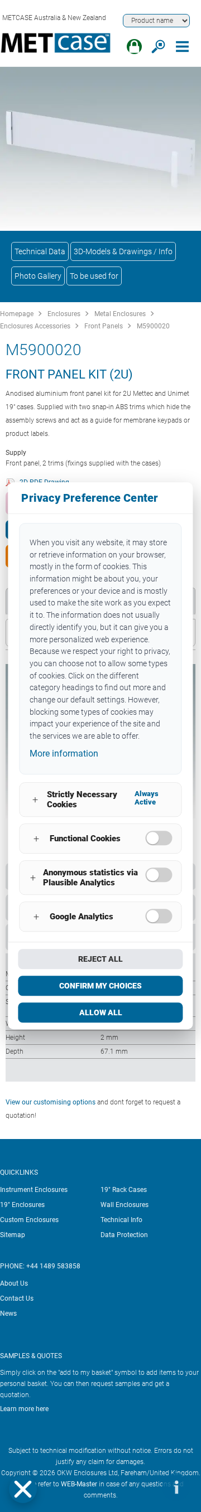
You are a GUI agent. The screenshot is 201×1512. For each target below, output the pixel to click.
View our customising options (50, 1102)
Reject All (100, 959)
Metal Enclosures (120, 314)
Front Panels (103, 326)
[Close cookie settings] (23, 1489)
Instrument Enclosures (34, 1190)
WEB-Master (79, 1484)
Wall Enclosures (124, 1205)
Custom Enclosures (29, 1220)
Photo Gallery (38, 276)
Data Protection (124, 1235)
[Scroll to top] (142, 1487)
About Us (14, 1283)
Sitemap (12, 1235)
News (8, 1313)
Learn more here (24, 1409)
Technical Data (40, 251)
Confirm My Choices (100, 986)
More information (64, 753)
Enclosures (63, 314)
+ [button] (35, 800)
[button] (23, 1489)
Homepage (17, 314)
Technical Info (121, 1220)
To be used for (94, 276)
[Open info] (176, 1487)
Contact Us (17, 1298)
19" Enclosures (22, 1205)
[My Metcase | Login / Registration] (134, 46)
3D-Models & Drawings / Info (123, 251)
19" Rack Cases (123, 1190)
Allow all (100, 1013)
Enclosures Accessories (35, 326)
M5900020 (153, 326)
